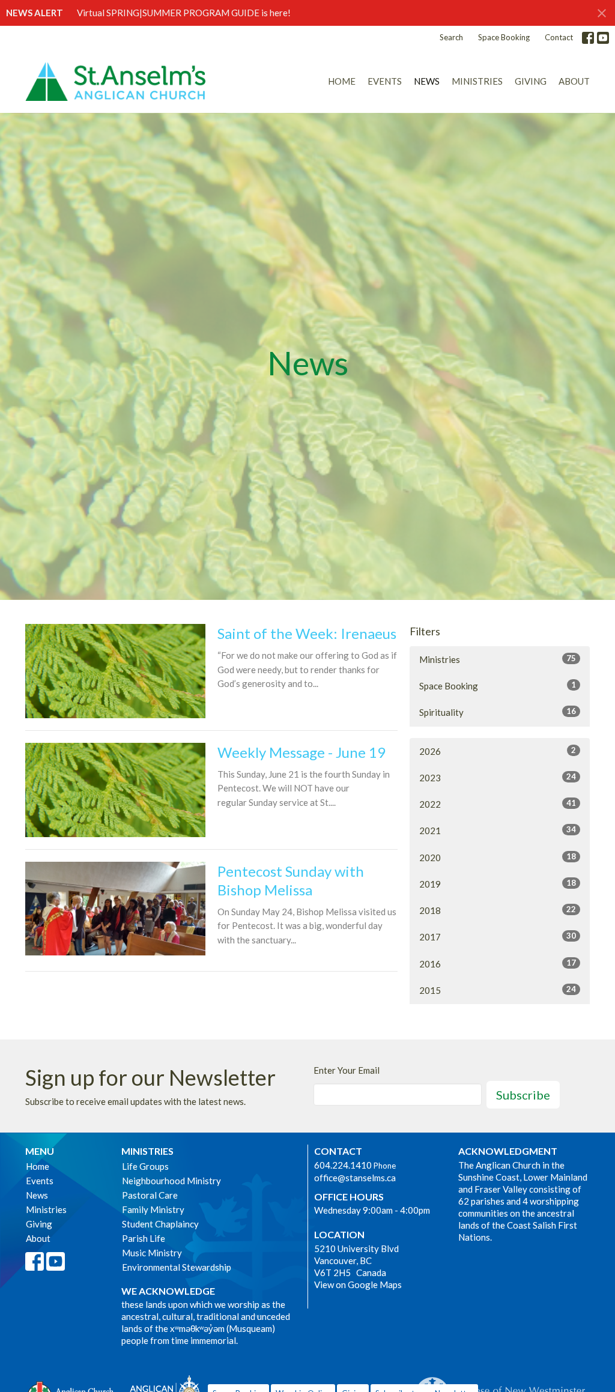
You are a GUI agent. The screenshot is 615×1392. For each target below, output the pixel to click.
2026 (497, 751)
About (574, 81)
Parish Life (143, 1238)
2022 (497, 803)
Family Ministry (153, 1209)
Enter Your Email (347, 1070)
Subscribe (523, 1095)
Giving (531, 81)
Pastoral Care (150, 1195)
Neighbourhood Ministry (171, 1180)
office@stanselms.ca (355, 1177)
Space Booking (504, 37)
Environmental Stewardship (176, 1267)
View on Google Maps (358, 1284)
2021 (497, 830)
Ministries (477, 81)
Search (451, 37)
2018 (497, 910)
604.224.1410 (343, 1165)
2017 (497, 936)
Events (385, 81)
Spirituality (497, 712)
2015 (497, 990)
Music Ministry (152, 1252)
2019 (497, 883)
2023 (497, 777)
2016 (497, 963)
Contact (559, 37)
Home (342, 81)
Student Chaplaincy (160, 1223)
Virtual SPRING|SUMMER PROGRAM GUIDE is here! (184, 12)
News (427, 81)
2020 (497, 857)
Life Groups (145, 1166)
